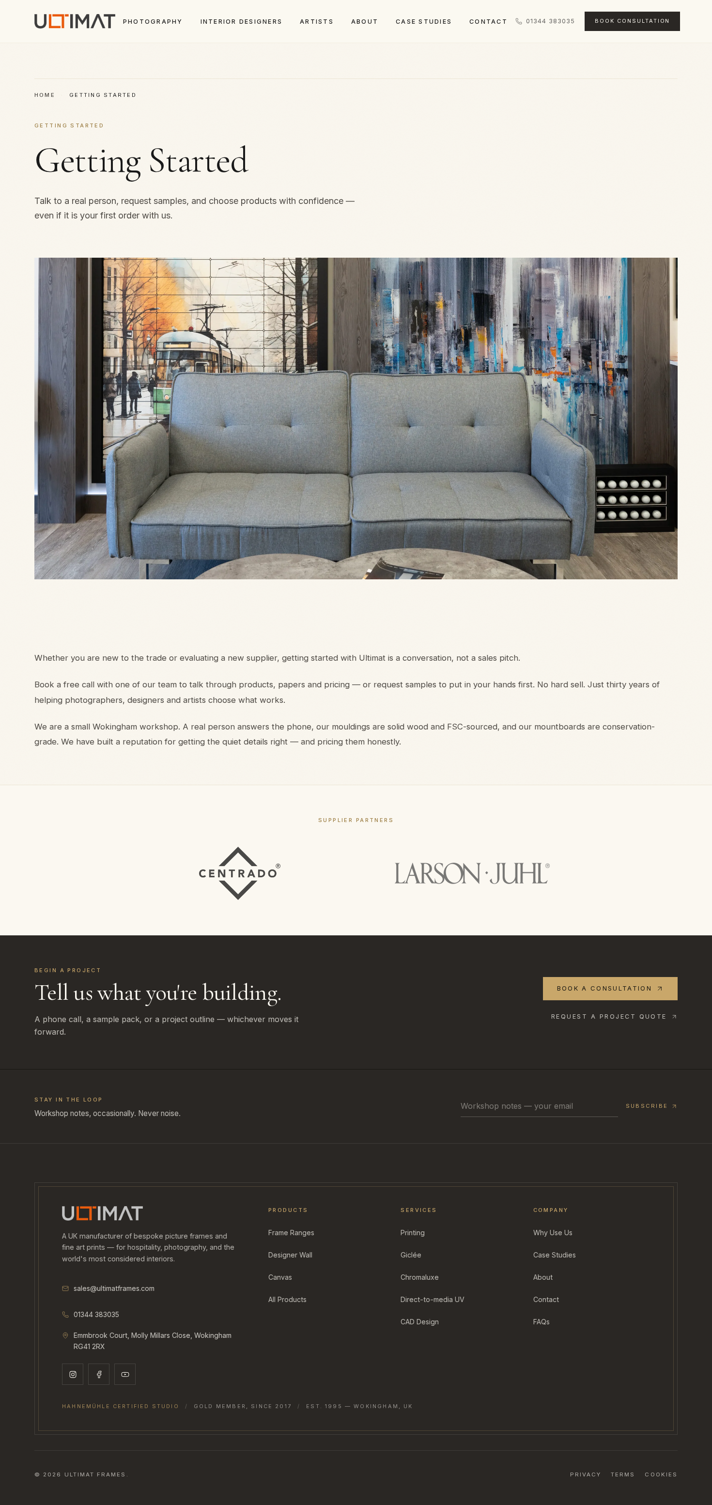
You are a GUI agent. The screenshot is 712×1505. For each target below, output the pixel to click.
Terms (623, 1474)
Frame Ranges (291, 1232)
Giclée (411, 1255)
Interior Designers (241, 21)
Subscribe (647, 1105)
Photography (153, 21)
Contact (488, 21)
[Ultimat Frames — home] (74, 21)
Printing (413, 1232)
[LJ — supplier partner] (472, 873)
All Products (287, 1299)
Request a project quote (609, 1016)
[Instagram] (72, 1374)
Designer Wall (290, 1255)
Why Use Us (553, 1232)
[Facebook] (98, 1374)
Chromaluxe (420, 1277)
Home (44, 95)
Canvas (280, 1277)
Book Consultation (632, 20)
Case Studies (424, 21)
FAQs (541, 1322)
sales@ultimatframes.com (114, 1288)
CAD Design (420, 1322)
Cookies (661, 1474)
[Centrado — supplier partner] (239, 873)
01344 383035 (550, 21)
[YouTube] (125, 1374)
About (364, 21)
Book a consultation (604, 988)
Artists (317, 21)
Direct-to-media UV (432, 1299)
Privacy (586, 1474)
